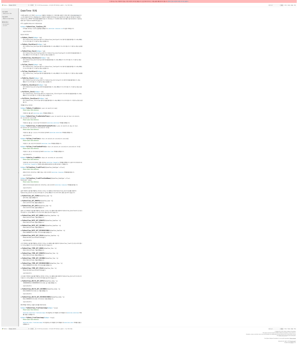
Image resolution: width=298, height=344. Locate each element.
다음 (288, 5)
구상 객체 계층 (68, 5)
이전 (285, 5)
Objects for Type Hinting (8, 18)
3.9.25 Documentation (42, 5)
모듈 (292, 5)
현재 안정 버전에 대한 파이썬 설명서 (178, 1)
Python (5, 5)
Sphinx (291, 342)
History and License (283, 335)
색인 (295, 5)
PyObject (23, 26)
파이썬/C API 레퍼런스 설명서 (56, 5)
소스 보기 (5, 25)
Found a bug (292, 341)
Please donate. (293, 338)
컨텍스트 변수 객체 (7, 13)
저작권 (277, 331)
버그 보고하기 (6, 24)
